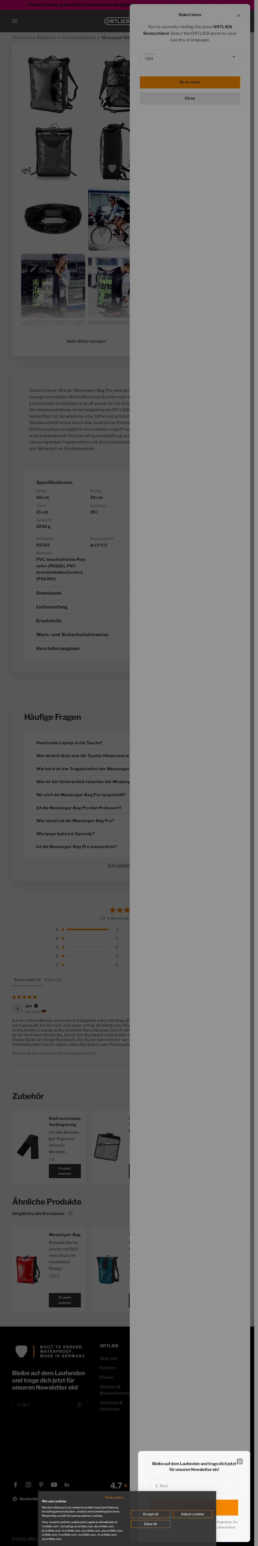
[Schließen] (239, 1461)
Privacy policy (114, 1497)
